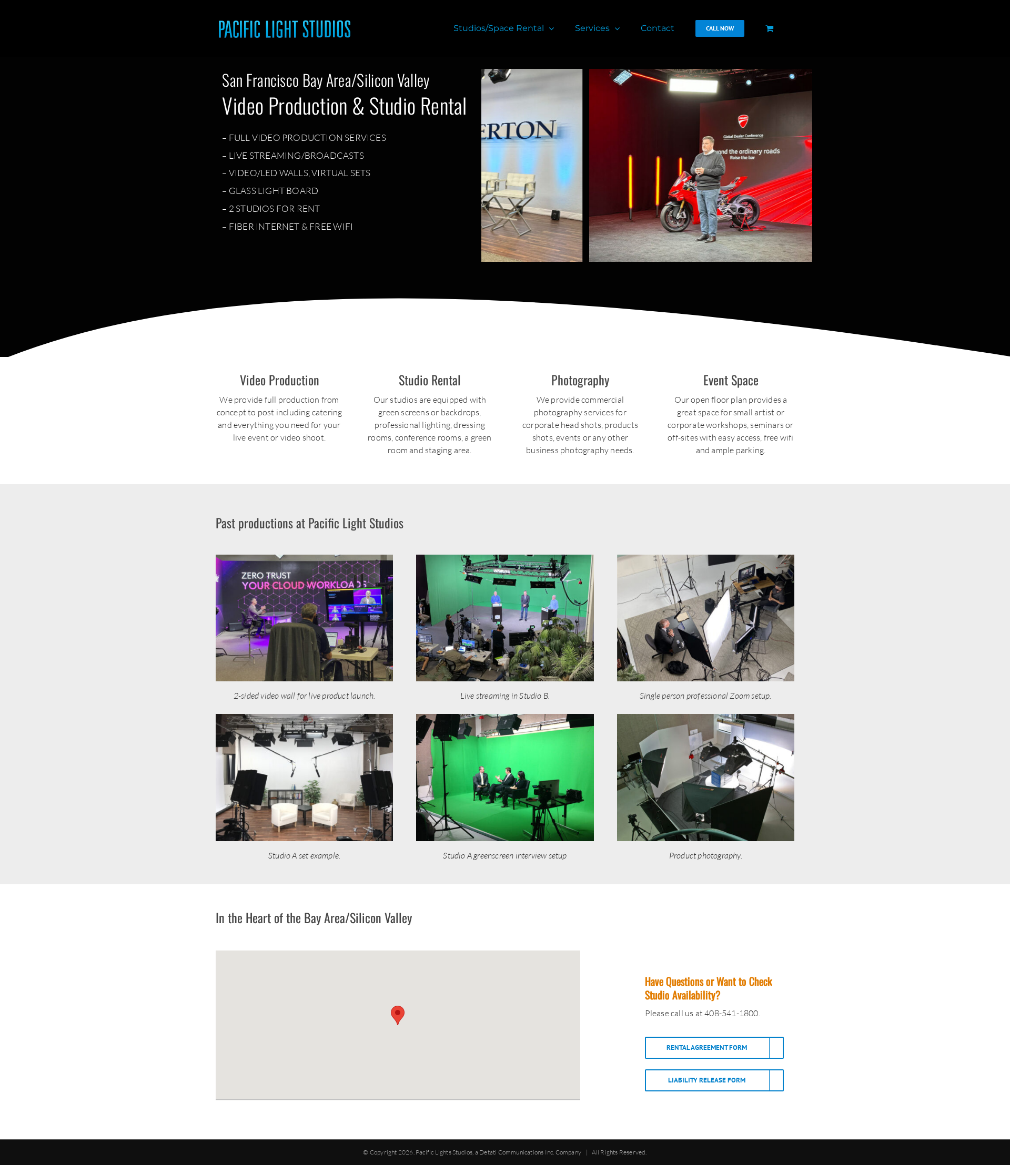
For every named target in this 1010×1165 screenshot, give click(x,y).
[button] (398, 1015)
